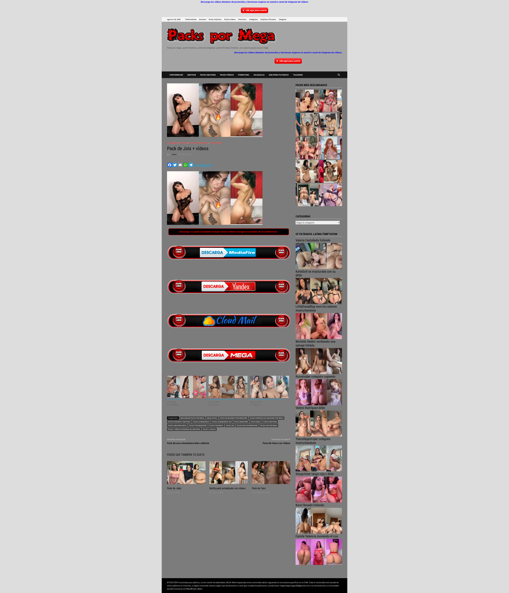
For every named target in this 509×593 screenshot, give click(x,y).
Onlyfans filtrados (268, 19)
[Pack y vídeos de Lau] (186, 387)
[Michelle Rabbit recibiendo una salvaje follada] (319, 360)
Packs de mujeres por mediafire (233, 418)
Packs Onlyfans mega (177, 425)
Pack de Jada (174, 488)
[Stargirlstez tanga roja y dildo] (319, 489)
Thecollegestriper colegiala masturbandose (313, 441)
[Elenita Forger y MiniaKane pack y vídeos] (307, 194)
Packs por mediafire (198, 425)
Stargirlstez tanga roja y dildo (315, 474)
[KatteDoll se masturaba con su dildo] (319, 290)
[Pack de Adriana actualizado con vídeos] (307, 101)
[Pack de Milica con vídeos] (307, 171)
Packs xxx (230, 425)
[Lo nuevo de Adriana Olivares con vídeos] (307, 124)
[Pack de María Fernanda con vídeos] (228, 387)
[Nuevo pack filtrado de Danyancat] (330, 101)
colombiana (172, 143)
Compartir (203, 165)
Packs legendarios (201, 422)
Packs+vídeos (230, 19)
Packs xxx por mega (268, 425)
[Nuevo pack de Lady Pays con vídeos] (330, 171)
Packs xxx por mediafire (247, 425)
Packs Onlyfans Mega (198, 143)
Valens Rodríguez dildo (310, 408)
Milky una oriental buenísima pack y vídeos (267, 399)
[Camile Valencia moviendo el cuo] (319, 551)
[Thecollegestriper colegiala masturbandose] (319, 458)
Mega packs (212, 418)
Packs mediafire (241, 422)
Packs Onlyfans (215, 19)
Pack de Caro (259, 488)
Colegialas (253, 19)
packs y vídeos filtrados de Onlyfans (184, 429)
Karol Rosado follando (310, 505)
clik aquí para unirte (256, 10)
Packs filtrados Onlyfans (179, 422)
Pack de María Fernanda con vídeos (222, 399)
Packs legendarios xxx (222, 422)
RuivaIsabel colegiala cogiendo (315, 376)
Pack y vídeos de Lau (175, 399)
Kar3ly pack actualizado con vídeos (227, 488)
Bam (200, 588)
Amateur (202, 19)
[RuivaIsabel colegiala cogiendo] (319, 392)
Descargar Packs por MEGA (192, 418)
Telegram (282, 19)
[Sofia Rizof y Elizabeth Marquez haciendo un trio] (307, 147)
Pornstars (242, 19)
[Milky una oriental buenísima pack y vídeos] (269, 387)
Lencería (183, 143)
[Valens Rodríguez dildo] (319, 423)
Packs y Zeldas (209, 429)
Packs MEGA (256, 422)
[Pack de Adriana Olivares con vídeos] (330, 124)
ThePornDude (190, 19)
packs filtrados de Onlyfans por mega (266, 418)
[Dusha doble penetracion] (330, 194)
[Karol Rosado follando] (319, 520)
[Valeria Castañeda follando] (319, 255)
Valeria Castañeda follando (313, 240)
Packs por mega (216, 425)
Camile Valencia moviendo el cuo (317, 536)
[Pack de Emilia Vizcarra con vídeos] (330, 147)
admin (174, 154)
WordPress (191, 588)
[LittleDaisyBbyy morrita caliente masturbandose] (319, 325)
